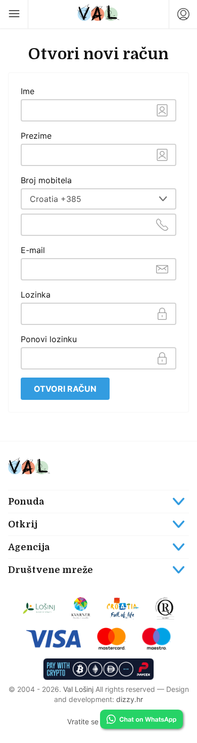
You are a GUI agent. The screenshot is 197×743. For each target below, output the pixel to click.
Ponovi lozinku (49, 339)
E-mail (33, 250)
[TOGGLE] (98, 501)
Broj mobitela (46, 180)
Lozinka (36, 295)
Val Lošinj (78, 689)
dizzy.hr (129, 699)
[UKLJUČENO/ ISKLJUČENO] (98, 570)
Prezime (36, 136)
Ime (27, 91)
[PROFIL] (183, 14)
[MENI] (14, 14)
